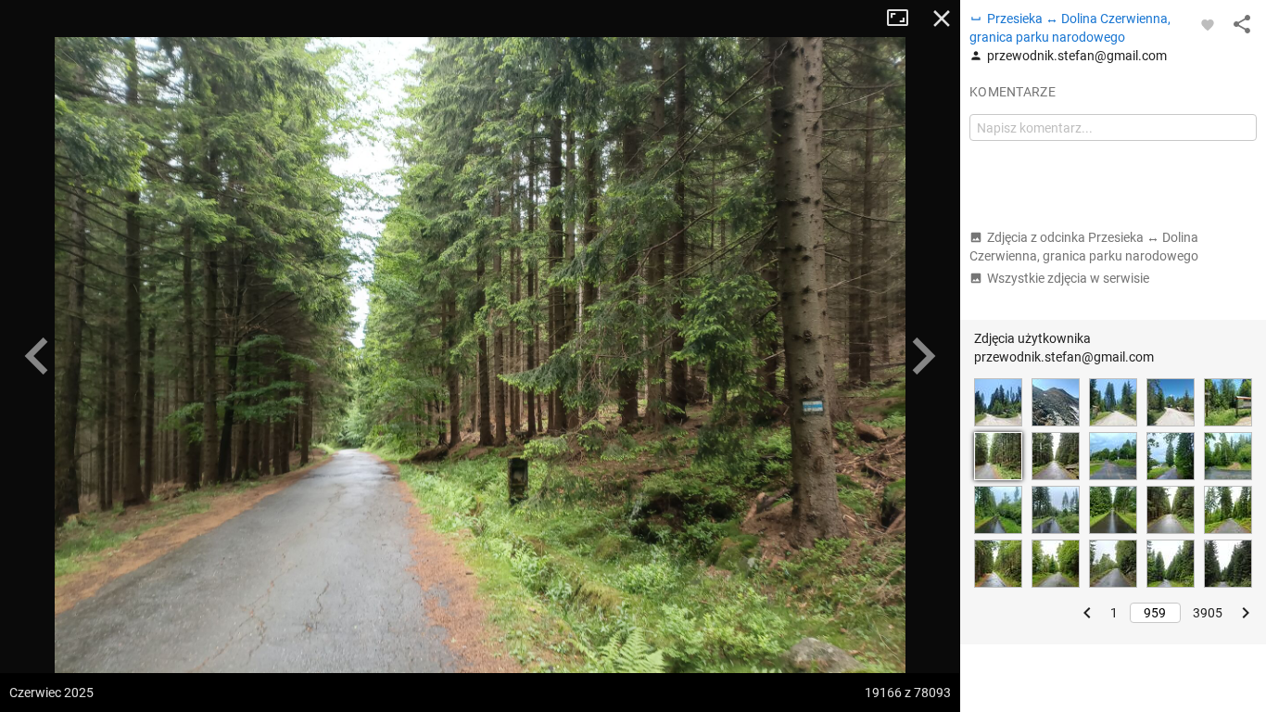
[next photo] (923, 356)
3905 (1207, 612)
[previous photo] (37, 356)
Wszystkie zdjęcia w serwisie (1068, 278)
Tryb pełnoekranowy (904, 18)
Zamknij (941, 18)
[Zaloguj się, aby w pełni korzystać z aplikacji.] (1207, 24)
